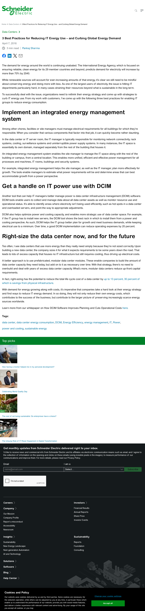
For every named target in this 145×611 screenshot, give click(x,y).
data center (8, 322)
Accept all (108, 603)
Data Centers (14, 24)
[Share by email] (21, 56)
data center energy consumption (35, 322)
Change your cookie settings (108, 596)
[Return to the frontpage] (16, 10)
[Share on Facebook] (4, 56)
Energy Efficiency (73, 322)
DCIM (58, 322)
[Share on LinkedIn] (9, 56)
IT (110, 322)
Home (4, 24)
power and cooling (13, 328)
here (125, 308)
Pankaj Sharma (31, 48)
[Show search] (136, 11)
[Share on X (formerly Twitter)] (15, 56)
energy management (96, 322)
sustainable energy (36, 328)
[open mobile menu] (142, 11)
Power (116, 322)
